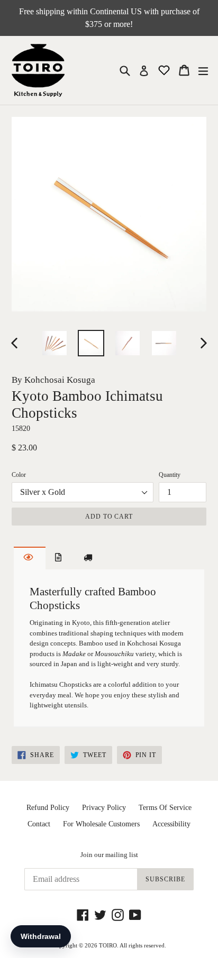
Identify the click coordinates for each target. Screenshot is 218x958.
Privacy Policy (104, 808)
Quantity (169, 474)
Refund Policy (47, 808)
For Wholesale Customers (101, 824)
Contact (39, 824)
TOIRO (108, 945)
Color (19, 474)
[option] (54, 343)
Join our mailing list (109, 855)
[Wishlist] (165, 69)
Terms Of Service (165, 808)
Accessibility (171, 824)
